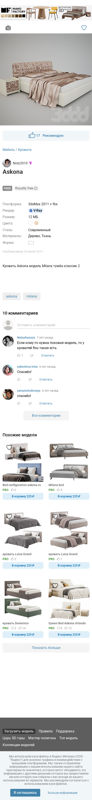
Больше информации (62, 792)
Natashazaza (26, 337)
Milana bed (56, 485)
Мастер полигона (42, 738)
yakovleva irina (27, 366)
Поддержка (65, 731)
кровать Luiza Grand (17, 554)
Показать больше (46, 648)
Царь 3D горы (14, 738)
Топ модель (68, 738)
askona (11, 296)
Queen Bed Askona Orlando (67, 623)
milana (32, 296)
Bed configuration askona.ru (22, 485)
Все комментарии (46, 415)
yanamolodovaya (28, 390)
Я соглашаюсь (25, 793)
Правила (46, 731)
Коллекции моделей (18, 745)
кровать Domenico (16, 623)
